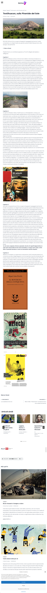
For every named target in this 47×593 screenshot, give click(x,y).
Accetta (23, 582)
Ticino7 (5, 501)
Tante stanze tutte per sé (10, 558)
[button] (45, 572)
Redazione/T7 (7, 431)
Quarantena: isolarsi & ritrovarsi (38, 427)
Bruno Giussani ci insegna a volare (13, 503)
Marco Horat (6, 16)
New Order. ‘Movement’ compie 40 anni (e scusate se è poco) (35, 401)
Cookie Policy (23, 591)
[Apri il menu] (2, 2)
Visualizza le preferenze (23, 588)
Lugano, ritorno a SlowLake (22, 427)
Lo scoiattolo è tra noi (6, 400)
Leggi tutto (7, 519)
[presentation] (8, 418)
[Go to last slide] (3, 427)
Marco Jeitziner (23, 431)
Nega (23, 585)
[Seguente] (44, 427)
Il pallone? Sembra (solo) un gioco (7, 427)
